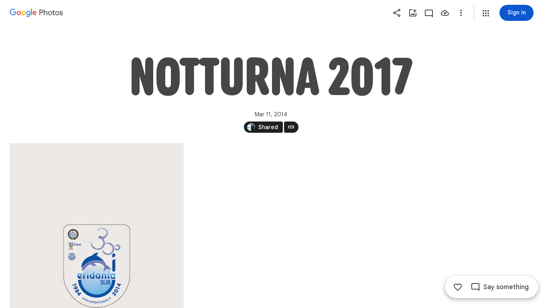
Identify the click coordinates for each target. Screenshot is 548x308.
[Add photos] (413, 13)
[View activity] (429, 13)
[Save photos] (445, 13)
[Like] (458, 287)
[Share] (397, 13)
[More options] (461, 13)
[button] (486, 13)
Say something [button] (506, 287)
